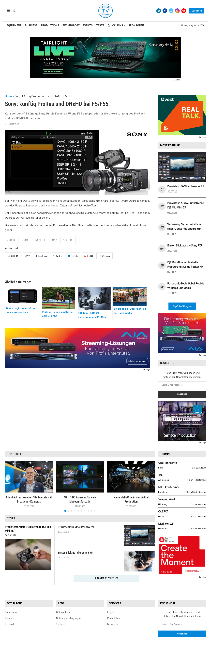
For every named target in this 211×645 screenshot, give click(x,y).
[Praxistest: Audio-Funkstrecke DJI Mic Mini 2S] (28, 554)
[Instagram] (177, 10)
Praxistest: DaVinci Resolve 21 (185, 186)
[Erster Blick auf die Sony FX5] (139, 561)
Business (31, 25)
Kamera (40, 239)
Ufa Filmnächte (167, 463)
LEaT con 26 (165, 523)
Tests (100, 25)
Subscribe (197, 10)
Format (25, 239)
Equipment (14, 25)
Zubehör (67, 239)
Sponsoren (136, 25)
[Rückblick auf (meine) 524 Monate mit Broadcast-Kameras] (29, 476)
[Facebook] (165, 10)
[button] (9, 486)
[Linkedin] (158, 10)
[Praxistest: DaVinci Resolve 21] (139, 535)
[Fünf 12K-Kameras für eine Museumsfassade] (80, 476)
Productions (50, 25)
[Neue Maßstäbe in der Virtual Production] (131, 476)
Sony (54, 239)
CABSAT (163, 511)
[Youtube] (183, 10)
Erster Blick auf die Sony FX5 (184, 245)
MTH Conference (168, 487)
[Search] (14, 11)
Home (8, 96)
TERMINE (165, 454)
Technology (71, 25)
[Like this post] (28, 256)
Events (88, 25)
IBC (160, 475)
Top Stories (15, 454)
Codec (11, 239)
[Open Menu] (8, 10)
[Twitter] (171, 10)
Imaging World (167, 499)
